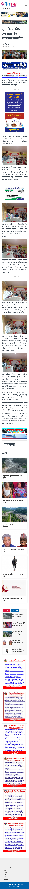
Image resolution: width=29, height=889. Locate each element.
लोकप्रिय (15, 611)
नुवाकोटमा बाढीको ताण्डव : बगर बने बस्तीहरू (12, 526)
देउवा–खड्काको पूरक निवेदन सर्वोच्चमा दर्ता (13, 550)
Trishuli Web (16, 887)
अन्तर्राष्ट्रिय (6, 880)
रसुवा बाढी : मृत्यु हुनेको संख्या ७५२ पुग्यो (12, 477)
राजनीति (5, 869)
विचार (5, 871)
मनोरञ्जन (5, 876)
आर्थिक (5, 873)
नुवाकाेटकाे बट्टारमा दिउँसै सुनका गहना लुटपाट (13, 501)
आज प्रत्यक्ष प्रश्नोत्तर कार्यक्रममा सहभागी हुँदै (13, 575)
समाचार (5, 865)
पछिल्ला (6, 611)
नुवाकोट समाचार (7, 867)
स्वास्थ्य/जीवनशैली (7, 878)
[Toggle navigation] (26, 4)
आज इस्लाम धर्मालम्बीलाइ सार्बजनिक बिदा (13, 599)
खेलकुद (5, 874)
